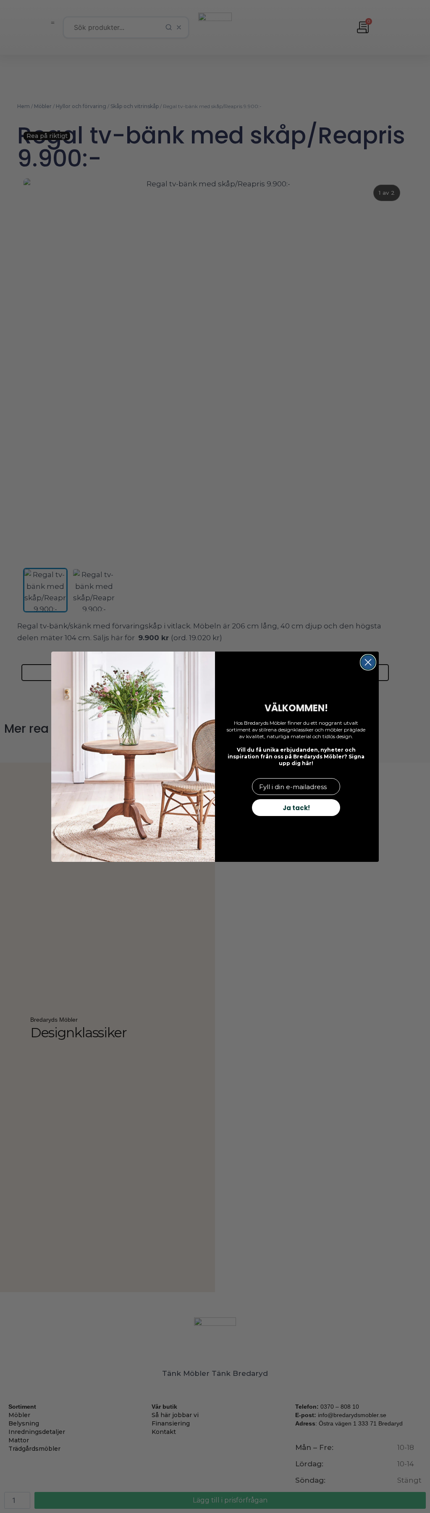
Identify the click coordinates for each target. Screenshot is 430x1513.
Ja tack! (296, 807)
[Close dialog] (368, 662)
